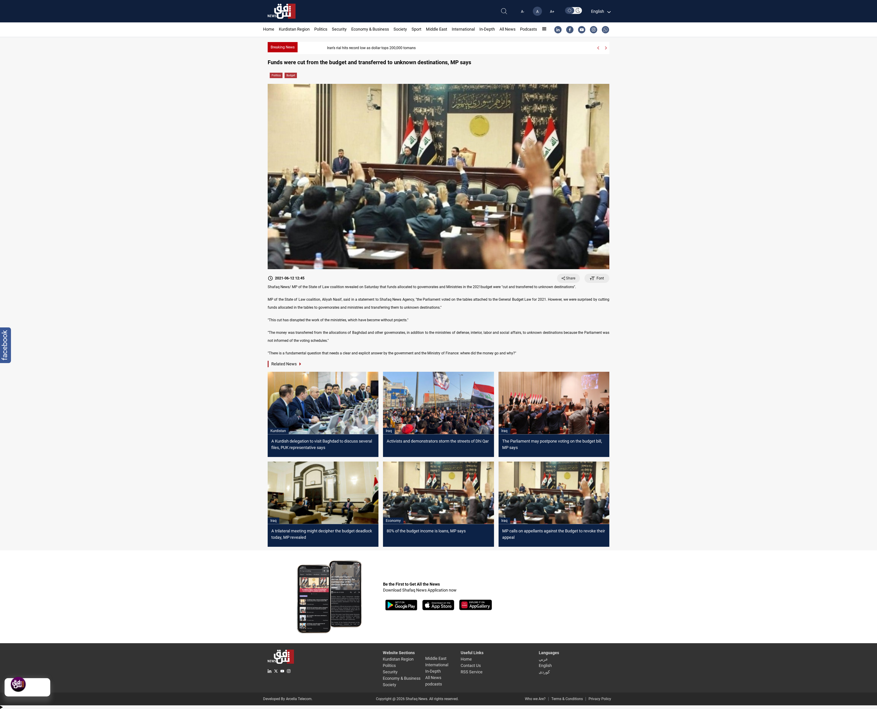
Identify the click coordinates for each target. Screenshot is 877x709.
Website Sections (399, 652)
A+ (552, 11)
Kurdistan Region (294, 29)
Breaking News (283, 47)
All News (507, 29)
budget (290, 75)
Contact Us (471, 665)
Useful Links (472, 652)
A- (522, 11)
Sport (416, 29)
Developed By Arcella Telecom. (287, 699)
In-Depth (487, 29)
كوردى (544, 671)
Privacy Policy (600, 699)
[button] (597, 48)
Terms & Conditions (567, 699)
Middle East (436, 29)
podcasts (528, 29)
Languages (549, 652)
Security (339, 29)
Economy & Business (370, 29)
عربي (543, 659)
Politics (320, 29)
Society (400, 29)
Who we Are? (535, 699)
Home (268, 29)
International (463, 29)
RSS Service (472, 671)
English (545, 665)
